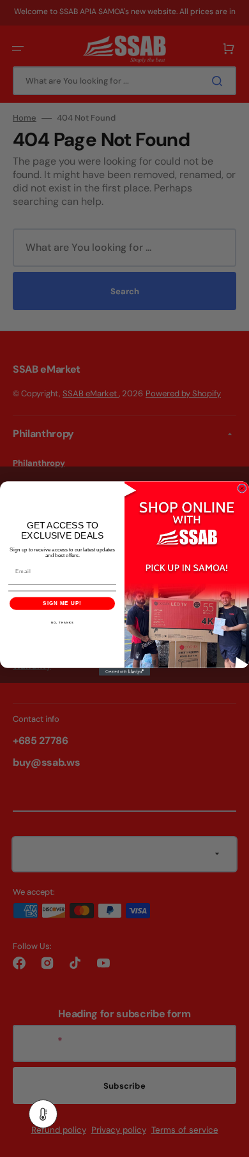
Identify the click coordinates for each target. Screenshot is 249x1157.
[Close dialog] (242, 488)
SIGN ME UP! (62, 603)
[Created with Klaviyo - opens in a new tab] (124, 672)
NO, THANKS (62, 622)
